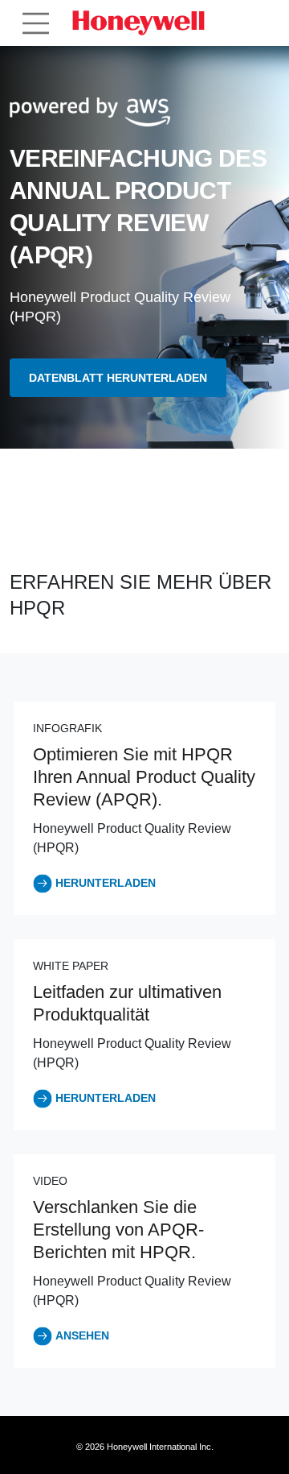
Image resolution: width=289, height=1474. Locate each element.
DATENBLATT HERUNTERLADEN (118, 377)
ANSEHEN (82, 1335)
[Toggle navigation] (36, 23)
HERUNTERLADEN (105, 882)
